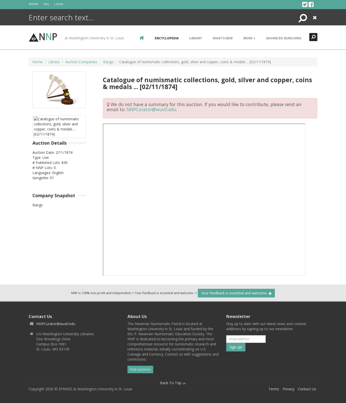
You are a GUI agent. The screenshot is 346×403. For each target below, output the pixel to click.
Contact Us (307, 389)
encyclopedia (167, 38)
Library (195, 38)
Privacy (288, 389)
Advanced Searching (283, 38)
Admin (33, 4)
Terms (273, 389)
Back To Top (171, 382)
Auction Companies (81, 61)
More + (249, 38)
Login (58, 4)
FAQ (46, 4)
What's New (223, 38)
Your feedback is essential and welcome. (234, 293)
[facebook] (311, 4)
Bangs (108, 61)
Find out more (140, 369)
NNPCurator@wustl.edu (151, 109)
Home (37, 61)
